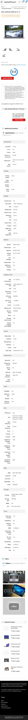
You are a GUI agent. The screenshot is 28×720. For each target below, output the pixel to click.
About (2, 700)
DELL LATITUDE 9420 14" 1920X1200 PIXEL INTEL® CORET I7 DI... (18, 115)
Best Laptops (4, 702)
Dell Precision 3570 (15, 644)
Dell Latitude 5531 (15, 651)
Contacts (3, 704)
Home (2, 6)
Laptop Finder (4, 706)
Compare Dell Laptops (6, 8)
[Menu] (2, 2)
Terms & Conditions (6, 707)
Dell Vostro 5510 (15, 658)
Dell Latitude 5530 (15, 635)
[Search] (19, 2)
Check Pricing (7, 78)
